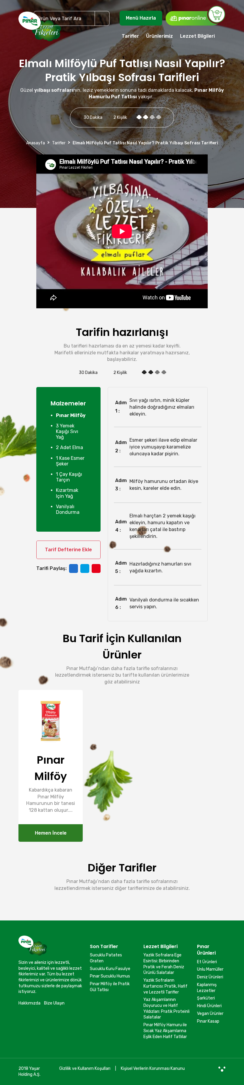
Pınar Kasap (208, 1021)
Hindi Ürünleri (209, 1005)
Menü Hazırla (141, 18)
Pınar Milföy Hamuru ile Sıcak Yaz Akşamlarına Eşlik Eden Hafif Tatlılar (165, 1030)
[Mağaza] (195, 15)
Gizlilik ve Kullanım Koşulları (84, 1068)
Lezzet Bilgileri (197, 36)
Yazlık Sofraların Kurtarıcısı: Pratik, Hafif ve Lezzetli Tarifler (165, 986)
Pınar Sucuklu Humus (110, 976)
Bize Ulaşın (54, 1003)
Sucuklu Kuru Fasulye (110, 968)
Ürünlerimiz (159, 36)
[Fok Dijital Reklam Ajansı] (222, 1068)
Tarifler (130, 36)
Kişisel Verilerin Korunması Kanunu (153, 1068)
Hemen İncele (51, 833)
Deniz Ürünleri (210, 977)
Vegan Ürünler (210, 1013)
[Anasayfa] (39, 29)
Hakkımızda (29, 1003)
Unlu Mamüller (210, 969)
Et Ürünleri (207, 961)
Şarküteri (206, 998)
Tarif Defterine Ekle (68, 549)
